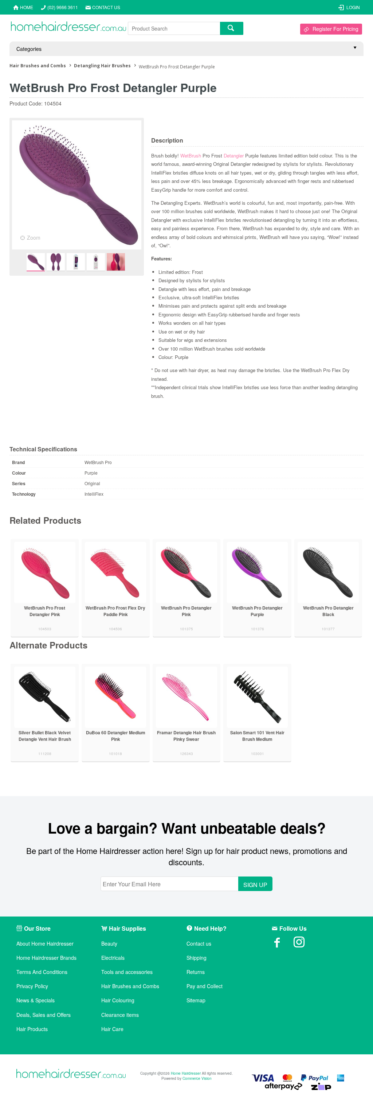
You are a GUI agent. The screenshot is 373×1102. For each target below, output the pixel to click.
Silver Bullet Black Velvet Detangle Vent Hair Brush (45, 735)
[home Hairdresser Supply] (68, 28)
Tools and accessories (127, 972)
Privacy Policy (32, 986)
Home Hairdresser (186, 1073)
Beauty (109, 943)
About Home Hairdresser (45, 943)
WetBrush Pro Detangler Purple (257, 611)
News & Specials (35, 1000)
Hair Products (32, 1029)
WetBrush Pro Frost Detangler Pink (44, 611)
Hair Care (112, 1029)
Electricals (113, 957)
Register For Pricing (335, 28)
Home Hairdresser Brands (46, 957)
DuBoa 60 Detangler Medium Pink (115, 735)
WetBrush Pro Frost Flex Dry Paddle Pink (115, 611)
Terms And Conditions (41, 972)
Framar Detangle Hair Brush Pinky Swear (186, 735)
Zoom (33, 237)
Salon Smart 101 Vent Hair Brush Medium (257, 735)
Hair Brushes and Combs (130, 986)
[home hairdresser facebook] (283, 944)
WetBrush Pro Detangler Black (328, 611)
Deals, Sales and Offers (43, 1014)
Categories (29, 48)
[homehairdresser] (71, 1074)
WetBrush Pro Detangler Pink (186, 611)
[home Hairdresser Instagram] (304, 944)
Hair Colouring (117, 1000)
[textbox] (174, 28)
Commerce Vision (197, 1078)
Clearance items (120, 1014)
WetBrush (190, 155)
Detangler (234, 155)
